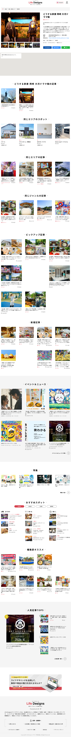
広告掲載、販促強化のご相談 (32, 724)
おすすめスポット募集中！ (14, 729)
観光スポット (59, 42)
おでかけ (45, 42)
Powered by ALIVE (34, 709)
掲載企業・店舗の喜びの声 (56, 724)
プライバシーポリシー (59, 729)
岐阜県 (30, 506)
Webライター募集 (31, 729)
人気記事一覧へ (58, 659)
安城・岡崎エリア (11, 9)
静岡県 (51, 506)
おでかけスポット (51, 42)
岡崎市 (18, 9)
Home (3, 8)
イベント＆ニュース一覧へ (59, 453)
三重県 (40, 506)
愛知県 (19, 506)
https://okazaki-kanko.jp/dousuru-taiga (59, 38)
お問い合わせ (12, 724)
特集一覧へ (63, 492)
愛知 (6, 9)
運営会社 (45, 729)
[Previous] (3, 27)
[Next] (37, 27)
